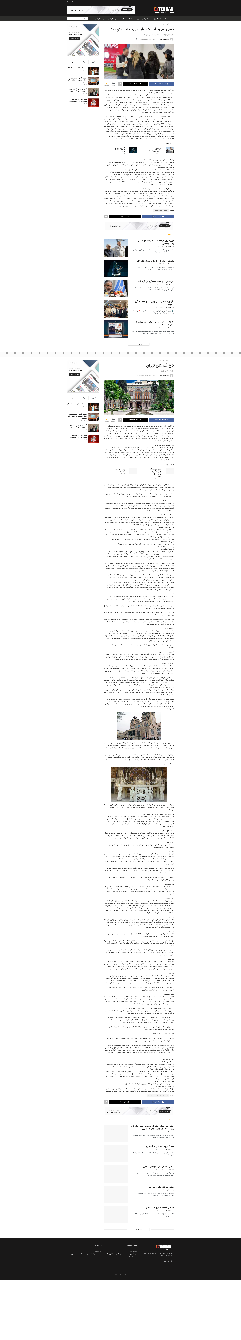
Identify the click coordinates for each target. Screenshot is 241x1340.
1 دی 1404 (158, 154)
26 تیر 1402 (153, 39)
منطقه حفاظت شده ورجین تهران (160, 1187)
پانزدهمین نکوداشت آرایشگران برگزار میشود (156, 281)
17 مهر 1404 (161, 328)
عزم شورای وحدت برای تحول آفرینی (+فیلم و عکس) (121, 1254)
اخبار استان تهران (157, 19)
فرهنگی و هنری (146, 19)
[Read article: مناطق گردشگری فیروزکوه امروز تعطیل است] (116, 1174)
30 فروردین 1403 (132, 1256)
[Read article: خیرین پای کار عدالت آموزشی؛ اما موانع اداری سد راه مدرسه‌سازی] (170, 150)
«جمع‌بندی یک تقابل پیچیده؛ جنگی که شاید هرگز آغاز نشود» (86, 1255)
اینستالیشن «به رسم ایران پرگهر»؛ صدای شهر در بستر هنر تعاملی (154, 323)
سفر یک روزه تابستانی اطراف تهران (119, 470)
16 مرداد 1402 (161, 1169)
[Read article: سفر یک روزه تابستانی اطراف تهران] (133, 471)
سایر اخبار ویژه (134, 1251)
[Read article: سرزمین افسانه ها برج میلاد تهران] (116, 1214)
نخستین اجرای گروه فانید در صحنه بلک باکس (119, 150)
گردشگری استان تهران (113, 19)
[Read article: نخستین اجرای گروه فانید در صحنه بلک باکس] (133, 150)
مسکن (124, 19)
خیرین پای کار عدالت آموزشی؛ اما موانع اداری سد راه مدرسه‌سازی (155, 150)
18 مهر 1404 (161, 307)
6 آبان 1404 (161, 284)
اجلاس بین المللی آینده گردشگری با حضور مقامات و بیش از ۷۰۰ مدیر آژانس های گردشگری (155, 472)
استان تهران (163, 39)
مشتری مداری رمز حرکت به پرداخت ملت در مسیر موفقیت (78, 100)
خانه (173, 24)
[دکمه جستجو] (69, 18)
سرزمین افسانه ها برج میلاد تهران (160, 1207)
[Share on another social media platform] (120, 84)
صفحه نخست (169, 19)
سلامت (131, 19)
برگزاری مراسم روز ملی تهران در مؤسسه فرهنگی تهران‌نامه (154, 303)
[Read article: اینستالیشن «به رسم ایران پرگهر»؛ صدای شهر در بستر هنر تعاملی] (116, 329)
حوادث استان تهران (100, 19)
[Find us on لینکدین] (165, 1261)
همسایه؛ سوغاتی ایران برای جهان (77, 67)
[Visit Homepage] (163, 9)
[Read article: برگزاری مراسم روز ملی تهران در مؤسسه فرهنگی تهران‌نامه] (116, 309)
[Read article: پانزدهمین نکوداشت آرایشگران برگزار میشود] (116, 288)
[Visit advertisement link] (101, 10)
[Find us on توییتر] (168, 1261)
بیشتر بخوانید (139, 344)
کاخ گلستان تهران (164, 1095)
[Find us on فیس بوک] (171, 1261)
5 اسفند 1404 (97, 1258)
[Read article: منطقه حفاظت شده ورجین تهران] (116, 1194)
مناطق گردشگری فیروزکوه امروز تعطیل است (156, 1166)
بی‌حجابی (166, 210)
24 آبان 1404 (121, 154)
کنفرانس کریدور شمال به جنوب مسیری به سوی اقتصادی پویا (78, 90)
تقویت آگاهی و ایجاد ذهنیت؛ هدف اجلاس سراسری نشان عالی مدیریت (77, 80)
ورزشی (137, 19)
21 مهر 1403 (157, 479)
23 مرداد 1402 (121, 473)
